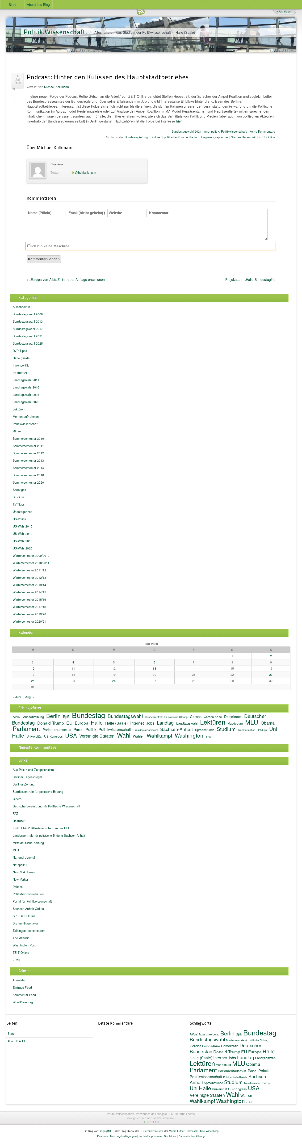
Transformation (246, 730)
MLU (251, 722)
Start (12, 4)
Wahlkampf (159, 735)
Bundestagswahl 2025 (28, 343)
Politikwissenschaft (234, 131)
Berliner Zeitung (23, 784)
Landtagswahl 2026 (26, 402)
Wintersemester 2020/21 (29, 621)
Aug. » (29, 697)
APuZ (17, 716)
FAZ (15, 813)
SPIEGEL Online (24, 916)
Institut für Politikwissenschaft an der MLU (41, 828)
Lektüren (19, 409)
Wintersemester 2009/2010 (31, 555)
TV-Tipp (262, 730)
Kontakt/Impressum (150, 1136)
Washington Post (24, 945)
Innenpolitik (211, 131)
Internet (137, 723)
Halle (97, 722)
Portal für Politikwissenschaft (32, 901)
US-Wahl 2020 (22, 548)
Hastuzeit (19, 821)
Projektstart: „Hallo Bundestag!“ (249, 279)
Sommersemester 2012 (28, 453)
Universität (34, 736)
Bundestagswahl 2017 (28, 329)
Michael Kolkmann (56, 87)
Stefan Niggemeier (25, 923)
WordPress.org (23, 1002)
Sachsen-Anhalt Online (28, 909)
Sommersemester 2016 (28, 475)
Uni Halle (200, 1088)
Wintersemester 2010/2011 (31, 563)
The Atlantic (21, 938)
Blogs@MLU (106, 1131)
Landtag (165, 722)
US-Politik (19, 519)
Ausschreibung (33, 716)
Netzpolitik (20, 865)
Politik (91, 729)
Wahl (124, 734)
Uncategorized (22, 512)
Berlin (53, 716)
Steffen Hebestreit (243, 137)
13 (154, 668)
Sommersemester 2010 (28, 438)
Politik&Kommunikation (28, 894)
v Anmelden (283, 11)
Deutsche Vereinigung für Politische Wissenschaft (46, 806)
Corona (195, 716)
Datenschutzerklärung (192, 1136)
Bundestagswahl (125, 715)
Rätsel (17, 431)
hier (179, 121)
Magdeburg (235, 723)
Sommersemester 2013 (28, 460)
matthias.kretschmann (160, 1118)
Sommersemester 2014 (28, 468)
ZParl (209, 736)
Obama (268, 723)
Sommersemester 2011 (28, 446)
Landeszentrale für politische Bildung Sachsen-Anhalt (49, 835)
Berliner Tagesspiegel (27, 777)
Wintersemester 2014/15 (29, 592)
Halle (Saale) (21, 358)
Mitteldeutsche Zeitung (28, 843)
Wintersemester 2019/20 (29, 614)
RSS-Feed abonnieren (140, 11)
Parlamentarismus (56, 729)
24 (32, 681)
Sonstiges (19, 490)
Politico (18, 887)
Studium (18, 497)
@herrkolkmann (85, 172)
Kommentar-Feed (24, 995)
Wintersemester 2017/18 (29, 607)
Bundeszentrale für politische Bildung (166, 717)
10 (32, 668)
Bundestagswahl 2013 (28, 321)
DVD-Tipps (20, 351)
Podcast (156, 137)
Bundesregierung (136, 137)
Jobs (150, 723)
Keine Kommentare (262, 131)
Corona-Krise (211, 1046)
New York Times (24, 872)
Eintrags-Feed (22, 987)
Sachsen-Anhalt (176, 729)
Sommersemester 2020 (28, 482)
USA (71, 735)
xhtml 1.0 (153, 1122)
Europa (81, 723)
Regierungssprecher (214, 137)
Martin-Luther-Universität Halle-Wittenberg (193, 1131)
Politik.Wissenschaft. (55, 31)
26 (114, 681)
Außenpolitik (21, 307)
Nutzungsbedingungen (123, 1136)
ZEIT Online (267, 137)
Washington (189, 735)
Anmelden (19, 980)
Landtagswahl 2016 (26, 387)
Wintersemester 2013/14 (29, 585)
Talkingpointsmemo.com (29, 931)
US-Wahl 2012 (22, 534)
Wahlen (138, 736)
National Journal (24, 857)
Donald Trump (50, 723)
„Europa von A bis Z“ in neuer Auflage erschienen (67, 279)
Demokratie (233, 716)
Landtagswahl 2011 (26, 380)
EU (69, 723)
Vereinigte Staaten (97, 736)
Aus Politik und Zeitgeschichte (33, 770)
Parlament (26, 728)
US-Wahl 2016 (22, 541)
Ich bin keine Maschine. (50, 246)
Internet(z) (20, 373)
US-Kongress (53, 736)
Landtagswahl (187, 723)
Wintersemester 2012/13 (29, 577)
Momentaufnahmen (26, 416)
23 (271, 674)
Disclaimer (170, 1136)
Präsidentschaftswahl (146, 730)
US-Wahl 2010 (22, 526)
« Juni (17, 697)
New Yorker (20, 879)
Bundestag (88, 715)
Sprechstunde (204, 729)
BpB (66, 716)
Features (102, 1136)
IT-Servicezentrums (152, 1131)
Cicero (17, 799)
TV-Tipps (19, 504)
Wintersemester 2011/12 (29, 570)
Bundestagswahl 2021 (186, 131)
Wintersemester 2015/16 (29, 599)
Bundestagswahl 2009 (28, 314)
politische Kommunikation (181, 137)
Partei (78, 729)
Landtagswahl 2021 (26, 395)
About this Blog (38, 4)
